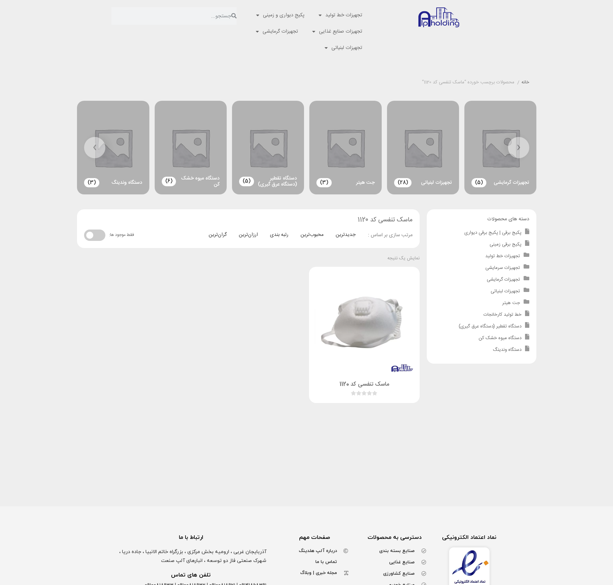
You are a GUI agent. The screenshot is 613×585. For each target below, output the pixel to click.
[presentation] (518, 147)
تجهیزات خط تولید (343, 15)
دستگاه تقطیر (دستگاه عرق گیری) (490, 326)
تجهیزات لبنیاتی (346, 48)
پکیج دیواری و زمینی (283, 15)
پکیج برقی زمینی (505, 244)
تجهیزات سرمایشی (502, 268)
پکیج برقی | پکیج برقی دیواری (492, 233)
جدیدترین (345, 235)
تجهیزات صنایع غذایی (340, 31)
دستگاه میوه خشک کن (500, 338)
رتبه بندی (279, 235)
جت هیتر (511, 303)
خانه (525, 82)
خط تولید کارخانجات (502, 315)
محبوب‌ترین (312, 235)
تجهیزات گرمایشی (280, 31)
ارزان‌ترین (248, 235)
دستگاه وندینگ (507, 350)
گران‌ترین (218, 235)
